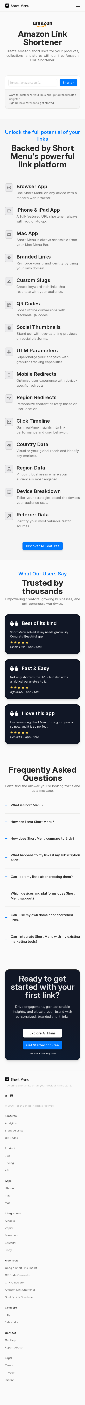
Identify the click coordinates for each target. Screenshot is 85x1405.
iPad (8, 1195)
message (46, 790)
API (7, 1170)
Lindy (8, 1250)
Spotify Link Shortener (19, 1297)
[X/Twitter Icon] (6, 1096)
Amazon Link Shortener (20, 1289)
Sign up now (17, 102)
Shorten (68, 82)
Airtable (10, 1220)
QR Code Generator (18, 1275)
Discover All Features (42, 546)
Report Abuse (13, 1347)
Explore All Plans (42, 1033)
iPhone (9, 1188)
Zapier (9, 1228)
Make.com (11, 1235)
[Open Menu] (78, 6)
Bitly (7, 1315)
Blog (8, 1155)
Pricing (9, 1163)
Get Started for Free (42, 1045)
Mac (8, 1202)
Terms (9, 1365)
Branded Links (14, 1130)
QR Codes (11, 1138)
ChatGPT (11, 1242)
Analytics (11, 1123)
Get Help (10, 1340)
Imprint (9, 1380)
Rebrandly (11, 1322)
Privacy (9, 1372)
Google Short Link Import (21, 1267)
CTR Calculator (15, 1282)
